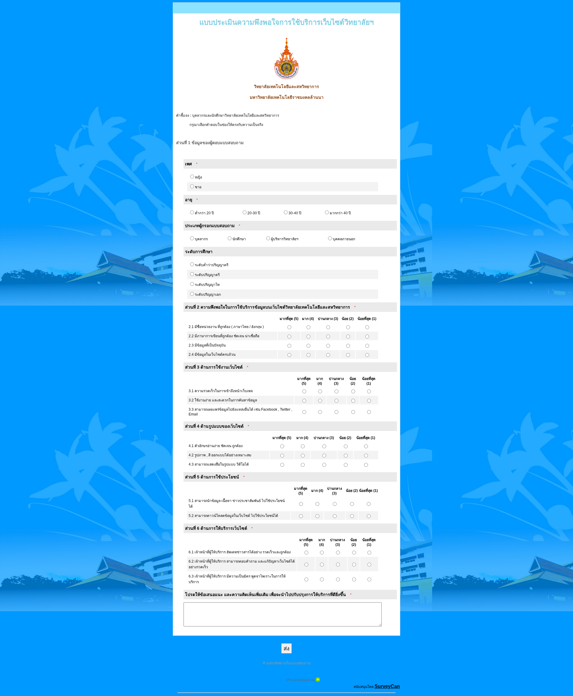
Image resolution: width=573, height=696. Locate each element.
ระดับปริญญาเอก (208, 294)
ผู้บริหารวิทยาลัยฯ (284, 239)
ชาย (198, 187)
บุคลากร (201, 239)
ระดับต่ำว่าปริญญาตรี (211, 265)
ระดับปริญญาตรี (207, 275)
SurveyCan (387, 686)
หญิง (198, 177)
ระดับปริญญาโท (207, 285)
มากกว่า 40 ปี (340, 213)
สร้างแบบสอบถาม (300, 680)
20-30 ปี (253, 213)
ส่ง (286, 649)
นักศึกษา (239, 239)
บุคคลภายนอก (344, 239)
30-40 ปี (295, 213)
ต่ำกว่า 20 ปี (204, 213)
